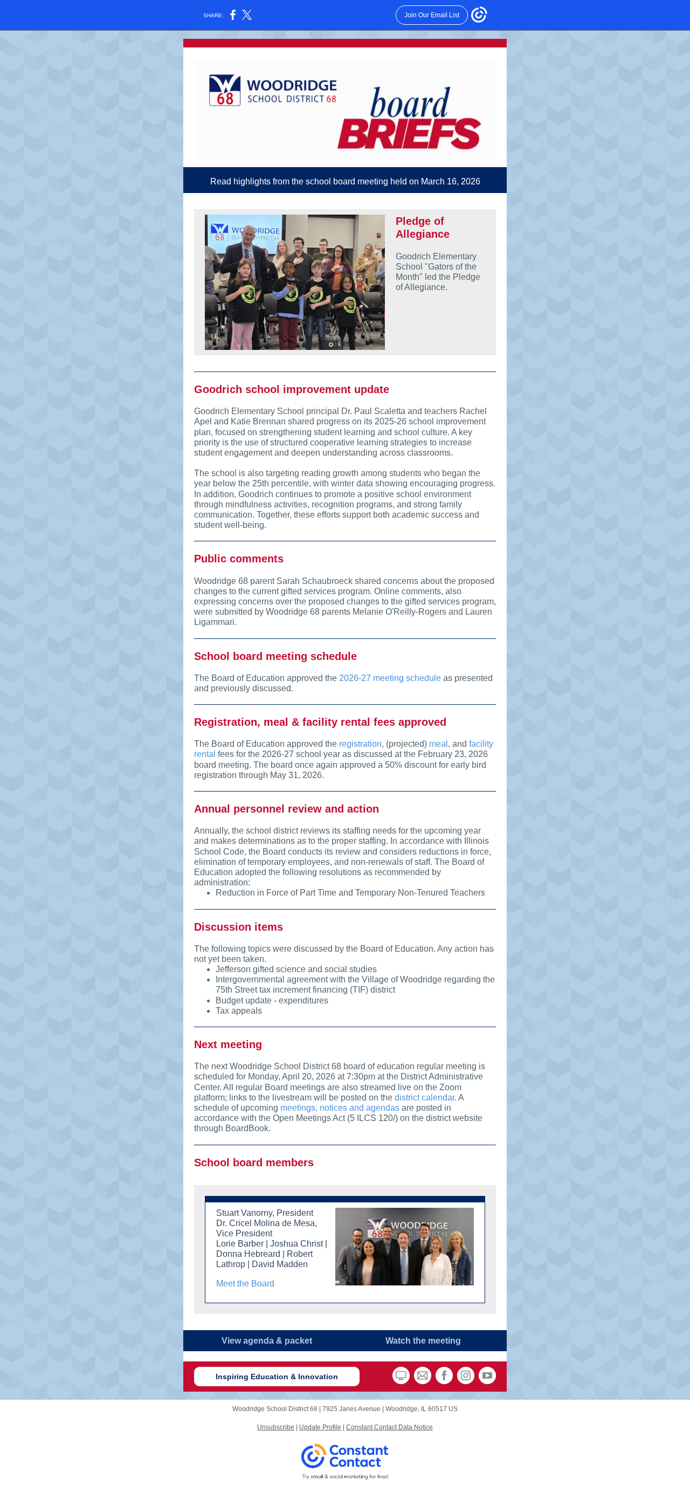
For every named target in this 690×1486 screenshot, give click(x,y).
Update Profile (320, 1427)
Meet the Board (245, 1283)
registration (360, 743)
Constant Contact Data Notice (389, 1427)
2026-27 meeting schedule (390, 678)
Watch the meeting (423, 1340)
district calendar (424, 1097)
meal (438, 743)
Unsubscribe (275, 1427)
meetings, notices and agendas (339, 1107)
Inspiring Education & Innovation (277, 1376)
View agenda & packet (267, 1340)
